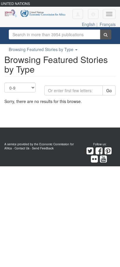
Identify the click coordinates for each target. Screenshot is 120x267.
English (88, 24)
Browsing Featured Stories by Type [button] (42, 49)
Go (109, 90)
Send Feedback (43, 148)
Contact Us (22, 148)
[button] (93, 14)
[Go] (105, 34)
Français (108, 24)
